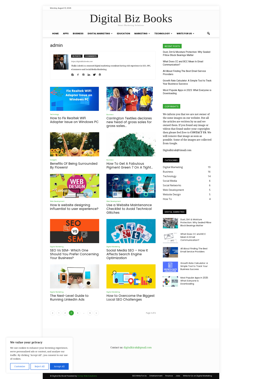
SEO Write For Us (139, 375)
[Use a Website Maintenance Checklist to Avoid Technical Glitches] (131, 186)
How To (167, 199)
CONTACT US (198, 132)
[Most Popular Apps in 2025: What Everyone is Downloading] (170, 281)
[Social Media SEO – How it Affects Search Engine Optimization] (131, 231)
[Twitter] (95, 75)
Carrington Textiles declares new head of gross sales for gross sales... (129, 122)
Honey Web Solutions (87, 376)
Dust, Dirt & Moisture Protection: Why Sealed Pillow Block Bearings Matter (186, 54)
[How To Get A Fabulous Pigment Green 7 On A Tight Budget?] (131, 144)
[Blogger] (73, 75)
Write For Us (184, 33)
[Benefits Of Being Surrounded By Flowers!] (74, 144)
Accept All (59, 366)
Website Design (172, 194)
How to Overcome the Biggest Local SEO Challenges (130, 297)
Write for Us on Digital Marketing (197, 375)
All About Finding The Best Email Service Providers (184, 73)
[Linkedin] (89, 75)
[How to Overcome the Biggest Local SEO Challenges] (131, 276)
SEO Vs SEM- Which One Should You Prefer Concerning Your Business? (74, 254)
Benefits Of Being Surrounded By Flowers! (73, 165)
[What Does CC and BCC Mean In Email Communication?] (170, 237)
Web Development (57, 201)
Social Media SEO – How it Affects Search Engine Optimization (127, 254)
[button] (208, 33)
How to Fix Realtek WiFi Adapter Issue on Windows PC (74, 120)
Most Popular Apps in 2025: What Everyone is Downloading (187, 92)
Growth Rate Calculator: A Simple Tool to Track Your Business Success (187, 82)
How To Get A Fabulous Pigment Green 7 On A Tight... (129, 165)
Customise (19, 366)
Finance (169, 375)
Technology (162, 33)
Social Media (170, 180)
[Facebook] (79, 75)
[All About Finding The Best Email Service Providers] (170, 252)
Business (78, 33)
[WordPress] (100, 75)
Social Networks (172, 185)
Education (123, 33)
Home (55, 33)
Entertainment (155, 375)
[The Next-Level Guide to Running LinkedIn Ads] (74, 276)
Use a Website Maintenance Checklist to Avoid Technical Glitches (129, 209)
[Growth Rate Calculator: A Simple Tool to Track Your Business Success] (170, 267)
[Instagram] (84, 75)
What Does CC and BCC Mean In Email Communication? (183, 63)
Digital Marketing (99, 33)
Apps (66, 33)
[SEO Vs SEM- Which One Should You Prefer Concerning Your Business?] (74, 231)
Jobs (178, 375)
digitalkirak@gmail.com (138, 347)
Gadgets (53, 160)
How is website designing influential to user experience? (74, 207)
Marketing (141, 33)
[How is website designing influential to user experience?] (74, 186)
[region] (39, 355)
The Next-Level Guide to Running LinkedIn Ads (69, 297)
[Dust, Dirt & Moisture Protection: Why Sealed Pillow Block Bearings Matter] (170, 223)
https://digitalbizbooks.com (81, 61)
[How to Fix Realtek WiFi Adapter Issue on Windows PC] (74, 99)
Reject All (40, 366)
